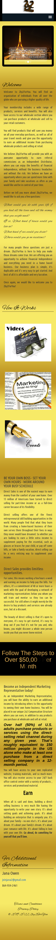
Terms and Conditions (28, 904)
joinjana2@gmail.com (14, 879)
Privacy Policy (28, 909)
